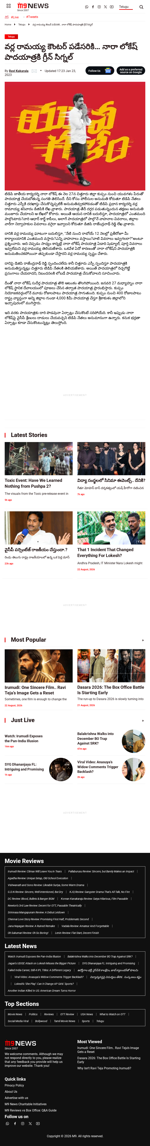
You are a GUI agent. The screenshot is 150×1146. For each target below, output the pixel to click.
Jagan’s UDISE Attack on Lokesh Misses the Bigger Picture (42, 963)
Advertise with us (16, 1098)
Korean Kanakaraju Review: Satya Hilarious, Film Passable (94, 898)
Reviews (49, 1014)
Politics (33, 1014)
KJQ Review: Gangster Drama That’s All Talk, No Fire (100, 891)
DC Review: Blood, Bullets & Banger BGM (31, 898)
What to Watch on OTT (112, 1014)
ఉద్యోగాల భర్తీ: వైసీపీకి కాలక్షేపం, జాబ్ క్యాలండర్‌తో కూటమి (108, 970)
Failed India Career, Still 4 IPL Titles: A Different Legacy (39, 970)
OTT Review (67, 1014)
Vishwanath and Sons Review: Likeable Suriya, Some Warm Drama (46, 885)
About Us (11, 1092)
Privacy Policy (14, 1085)
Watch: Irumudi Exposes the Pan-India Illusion (34, 956)
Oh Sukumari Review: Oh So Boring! (28, 932)
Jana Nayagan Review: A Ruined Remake (31, 926)
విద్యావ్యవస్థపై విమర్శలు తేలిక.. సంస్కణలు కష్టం (115, 977)
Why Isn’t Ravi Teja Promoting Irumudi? (104, 1068)
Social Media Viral (18, 1021)
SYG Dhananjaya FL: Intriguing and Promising (108, 963)
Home (8, 24)
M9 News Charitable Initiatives (25, 1104)
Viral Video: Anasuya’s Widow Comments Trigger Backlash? (48, 977)
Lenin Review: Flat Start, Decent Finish (77, 932)
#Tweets (32, 17)
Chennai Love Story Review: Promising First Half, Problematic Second (48, 919)
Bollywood (41, 1021)
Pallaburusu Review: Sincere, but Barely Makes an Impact (101, 871)
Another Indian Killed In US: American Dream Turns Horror (42, 990)
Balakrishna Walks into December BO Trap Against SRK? (100, 956)
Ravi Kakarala (19, 71)
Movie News (15, 1014)
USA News (87, 1014)
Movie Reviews (24, 861)
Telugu (124, 7)
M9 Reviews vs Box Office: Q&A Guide (30, 1110)
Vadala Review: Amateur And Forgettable (85, 926)
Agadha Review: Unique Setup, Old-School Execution (38, 878)
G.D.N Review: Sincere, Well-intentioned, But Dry (35, 891)
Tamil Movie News (64, 1021)
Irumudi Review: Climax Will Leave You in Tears (35, 871)
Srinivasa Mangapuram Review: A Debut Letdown (36, 912)
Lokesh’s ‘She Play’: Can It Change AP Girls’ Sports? (44, 983)
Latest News (21, 946)
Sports (86, 1021)
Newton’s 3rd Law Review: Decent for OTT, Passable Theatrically (45, 905)
